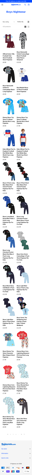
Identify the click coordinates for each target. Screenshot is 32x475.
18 (21, 434)
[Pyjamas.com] (16, 4)
